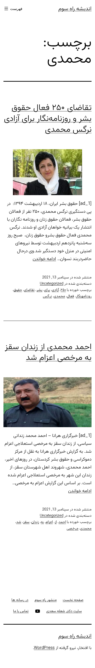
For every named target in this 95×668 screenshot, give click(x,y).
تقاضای (29, 290)
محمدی (59, 296)
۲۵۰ (63, 290)
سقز (26, 522)
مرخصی (72, 529)
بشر (39, 290)
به (42, 522)
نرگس (47, 296)
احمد (62, 522)
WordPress (44, 648)
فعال (70, 296)
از (56, 522)
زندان (35, 522)
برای (47, 290)
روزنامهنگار (84, 296)
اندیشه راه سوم (75, 8)
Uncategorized (51, 284)
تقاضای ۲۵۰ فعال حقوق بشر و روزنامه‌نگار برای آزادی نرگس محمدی (48, 118)
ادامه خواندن (44, 259)
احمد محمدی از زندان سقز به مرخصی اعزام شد (48, 353)
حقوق (18, 290)
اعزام (49, 522)
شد (18, 522)
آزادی (55, 290)
